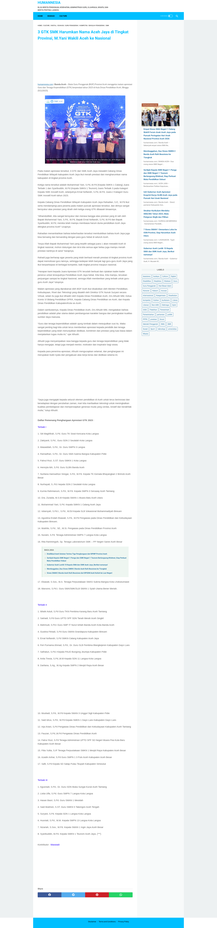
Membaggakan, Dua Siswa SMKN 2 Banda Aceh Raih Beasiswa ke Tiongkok (77, 569)
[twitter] (73, 894)
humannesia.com (45, 84)
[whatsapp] (121, 894)
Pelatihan (153, 310)
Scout (162, 319)
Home (40, 16)
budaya (156, 276)
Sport (153, 329)
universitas (172, 329)
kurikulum (166, 300)
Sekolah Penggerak (150, 324)
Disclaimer (92, 922)
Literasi (146, 305)
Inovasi (164, 291)
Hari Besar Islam (165, 286)
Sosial (145, 329)
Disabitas (157, 281)
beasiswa (146, 276)
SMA (163, 324)
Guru (175, 281)
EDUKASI (51, 16)
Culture (165, 276)
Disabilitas (147, 281)
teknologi (161, 329)
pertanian (161, 315)
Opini (174, 305)
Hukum (155, 291)
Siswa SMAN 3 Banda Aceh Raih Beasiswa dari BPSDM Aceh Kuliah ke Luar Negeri (79, 573)
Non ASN (155, 305)
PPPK (145, 319)
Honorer (146, 291)
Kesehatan (173, 295)
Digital (173, 276)
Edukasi (167, 281)
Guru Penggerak (149, 286)
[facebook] (49, 894)
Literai (175, 300)
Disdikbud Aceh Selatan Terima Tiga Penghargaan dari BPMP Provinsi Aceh (77, 554)
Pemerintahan (148, 315)
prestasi (153, 319)
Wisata (145, 334)
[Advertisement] (85, 62)
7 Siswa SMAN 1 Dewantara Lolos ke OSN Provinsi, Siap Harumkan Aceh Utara (160, 232)
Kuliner (156, 300)
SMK (169, 324)
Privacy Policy (123, 922)
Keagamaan (161, 295)
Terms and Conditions (107, 922)
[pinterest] (97, 894)
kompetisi (146, 300)
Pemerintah (164, 310)
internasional (148, 295)
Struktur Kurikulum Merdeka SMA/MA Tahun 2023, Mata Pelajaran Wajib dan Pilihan (156, 213)
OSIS (145, 310)
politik (170, 315)
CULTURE (63, 16)
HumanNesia (49, 3)
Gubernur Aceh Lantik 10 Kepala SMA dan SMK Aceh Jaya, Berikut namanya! (77, 565)
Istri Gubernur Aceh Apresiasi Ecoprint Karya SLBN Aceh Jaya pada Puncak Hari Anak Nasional (160, 195)
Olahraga (165, 305)
